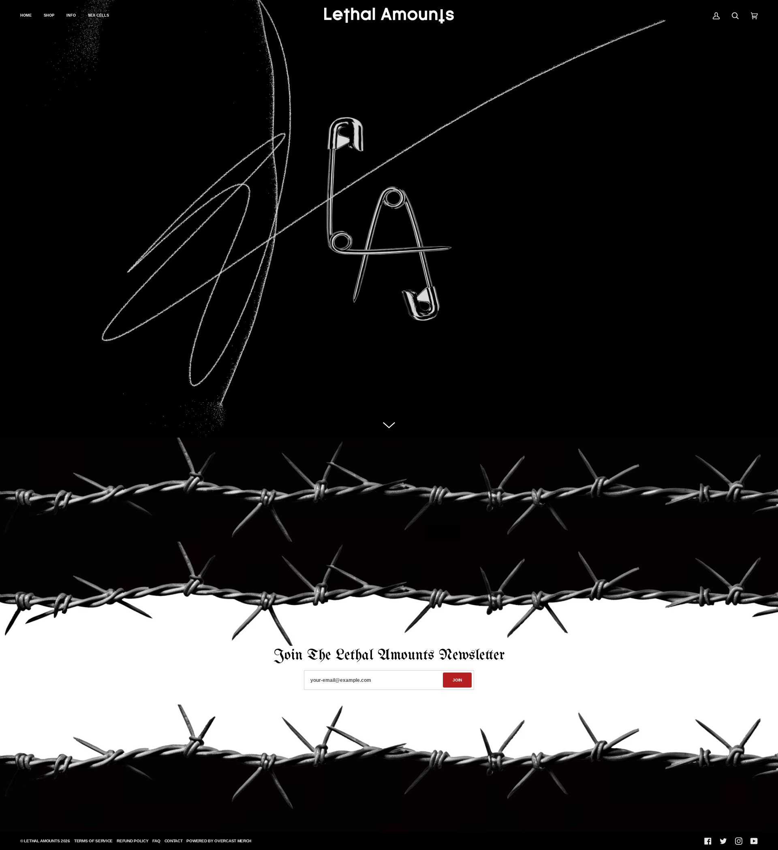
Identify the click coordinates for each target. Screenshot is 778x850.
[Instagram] (738, 841)
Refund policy (132, 841)
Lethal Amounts (42, 841)
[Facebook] (708, 841)
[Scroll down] (389, 425)
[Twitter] (723, 841)
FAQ (156, 841)
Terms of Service (93, 841)
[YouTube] (754, 841)
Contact (174, 841)
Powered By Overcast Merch (218, 841)
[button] (71, 15)
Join (457, 680)
